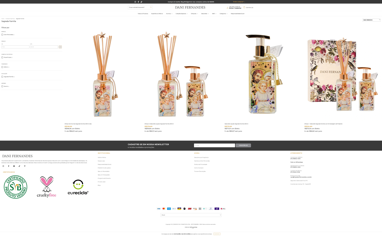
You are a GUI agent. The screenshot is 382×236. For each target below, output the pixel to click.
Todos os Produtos (143, 13)
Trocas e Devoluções (200, 171)
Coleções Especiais (181, 13)
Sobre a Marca (102, 157)
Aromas (168, 13)
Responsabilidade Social (237, 13)
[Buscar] (151, 7)
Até (31, 43)
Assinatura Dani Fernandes (202, 161)
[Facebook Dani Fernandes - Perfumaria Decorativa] (138, 2)
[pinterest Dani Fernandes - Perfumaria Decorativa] (25, 166)
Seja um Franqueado (104, 175)
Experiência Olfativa (157, 13)
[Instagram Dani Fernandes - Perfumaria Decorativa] (135, 2)
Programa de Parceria (104, 178)
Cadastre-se (243, 145)
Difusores (194, 13)
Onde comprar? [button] (238, 1)
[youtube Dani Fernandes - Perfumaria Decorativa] (14, 166)
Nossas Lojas (101, 161)
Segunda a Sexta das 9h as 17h (299, 180)
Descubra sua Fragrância (201, 157)
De (2, 43)
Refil (213, 13)
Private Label (101, 181)
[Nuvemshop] (191, 228)
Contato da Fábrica (296, 171)
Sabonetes (204, 13)
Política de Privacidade (200, 164)
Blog (99, 185)
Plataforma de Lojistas (104, 168)
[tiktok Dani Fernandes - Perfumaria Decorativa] (19, 166)
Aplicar (60, 46)
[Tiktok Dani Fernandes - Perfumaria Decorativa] (141, 2)
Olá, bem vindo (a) (235, 7)
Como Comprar (198, 168)
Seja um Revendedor (104, 171)
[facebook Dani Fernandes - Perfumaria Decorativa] (9, 166)
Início (2, 18)
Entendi (217, 233)
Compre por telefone (296, 157)
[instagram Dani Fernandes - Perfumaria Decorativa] (3, 166)
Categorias (223, 13)
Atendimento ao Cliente (297, 166)
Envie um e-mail (301, 176)
